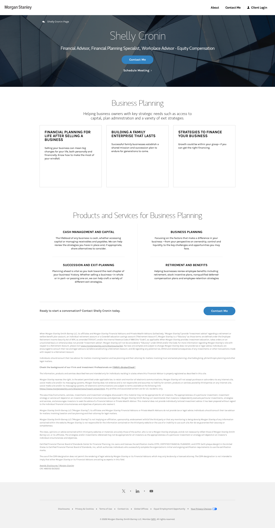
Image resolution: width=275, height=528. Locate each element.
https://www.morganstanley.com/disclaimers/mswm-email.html (72, 388)
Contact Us (123, 508)
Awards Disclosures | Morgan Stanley (57, 465)
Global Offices (141, 508)
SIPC (153, 519)
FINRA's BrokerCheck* (124, 367)
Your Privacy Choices (201, 508)
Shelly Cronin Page (58, 21)
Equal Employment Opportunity (169, 508)
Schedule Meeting (137, 70)
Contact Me (137, 59)
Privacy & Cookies (84, 508)
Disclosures (64, 508)
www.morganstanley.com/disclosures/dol (102, 345)
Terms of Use (105, 508)
